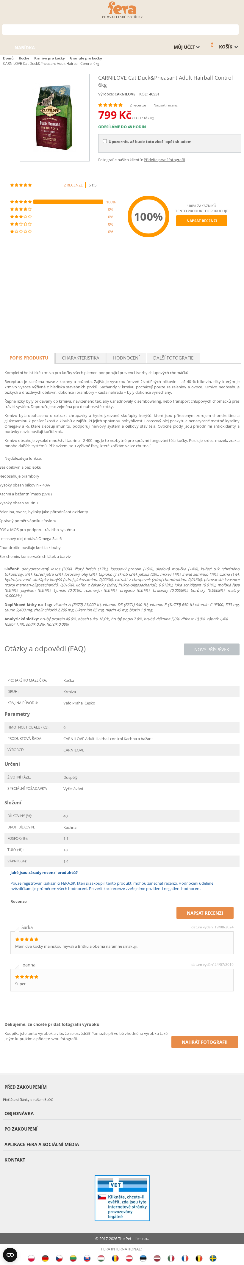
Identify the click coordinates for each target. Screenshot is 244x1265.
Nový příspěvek (211, 649)
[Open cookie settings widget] (10, 1255)
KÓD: (143, 94)
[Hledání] (234, 29)
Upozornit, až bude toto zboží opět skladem (150, 141)
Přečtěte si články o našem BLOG (28, 1099)
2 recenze (138, 105)
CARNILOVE (125, 94)
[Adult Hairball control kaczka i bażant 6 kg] (54, 117)
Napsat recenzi (166, 105)
